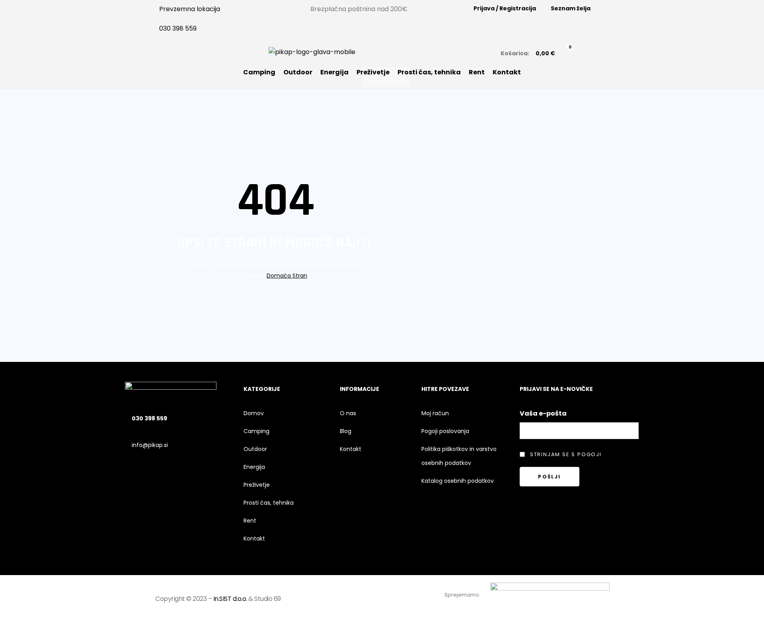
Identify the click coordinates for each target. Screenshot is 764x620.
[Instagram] (378, 597)
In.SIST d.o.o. (230, 598)
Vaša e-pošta (543, 413)
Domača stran (287, 276)
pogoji (589, 454)
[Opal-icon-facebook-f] (356, 597)
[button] (386, 77)
